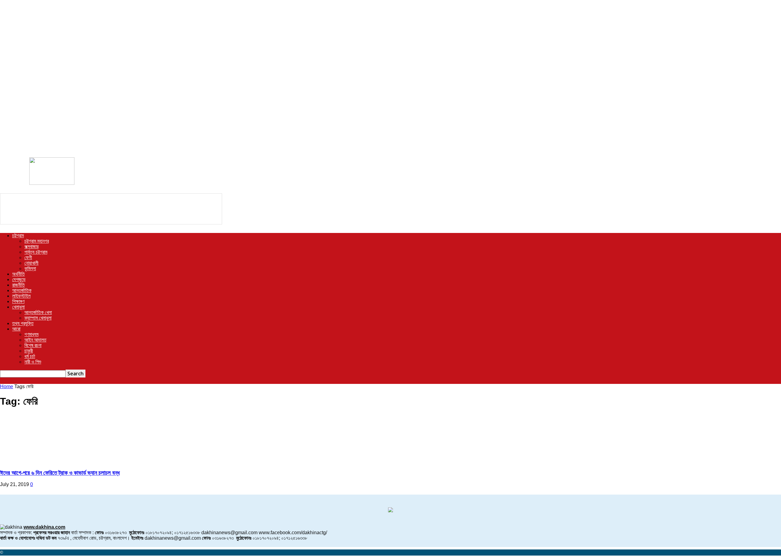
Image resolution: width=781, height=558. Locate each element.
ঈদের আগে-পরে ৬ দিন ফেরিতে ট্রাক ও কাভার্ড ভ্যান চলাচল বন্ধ (60, 473)
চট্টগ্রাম (18, 235)
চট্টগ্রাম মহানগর (36, 241)
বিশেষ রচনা (32, 345)
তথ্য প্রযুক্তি (23, 323)
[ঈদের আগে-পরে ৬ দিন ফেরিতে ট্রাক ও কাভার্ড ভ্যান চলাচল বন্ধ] (49, 460)
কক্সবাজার (31, 246)
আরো (16, 328)
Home (6, 386)
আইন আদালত (35, 339)
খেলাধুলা (18, 306)
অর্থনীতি (18, 274)
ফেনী (28, 257)
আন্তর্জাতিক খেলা (38, 312)
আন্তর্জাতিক (21, 290)
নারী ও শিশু (32, 361)
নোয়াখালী (31, 263)
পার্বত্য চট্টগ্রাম (35, 252)
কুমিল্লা (30, 268)
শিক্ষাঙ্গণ (18, 301)
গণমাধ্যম (31, 334)
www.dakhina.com (44, 527)
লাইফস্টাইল (21, 296)
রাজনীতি (18, 285)
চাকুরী (28, 350)
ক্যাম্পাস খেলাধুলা (38, 317)
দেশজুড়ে (19, 279)
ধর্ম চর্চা (29, 356)
